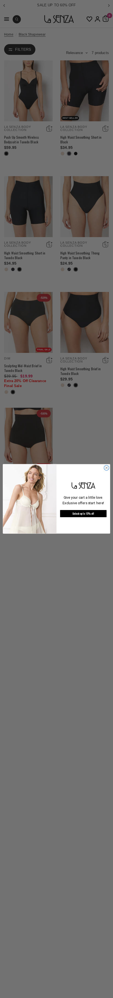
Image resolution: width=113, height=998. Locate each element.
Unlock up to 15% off (83, 514)
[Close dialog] (106, 467)
